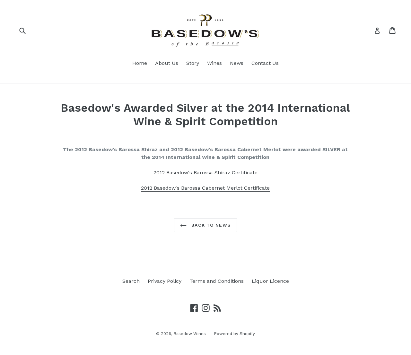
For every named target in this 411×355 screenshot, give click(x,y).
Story (192, 63)
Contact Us (265, 63)
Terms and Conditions (216, 281)
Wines (214, 63)
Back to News (210, 225)
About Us (166, 63)
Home (139, 63)
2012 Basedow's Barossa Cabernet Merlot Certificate (205, 188)
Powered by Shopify (234, 333)
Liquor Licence (270, 281)
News (236, 63)
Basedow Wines (189, 333)
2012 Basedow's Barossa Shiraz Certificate (205, 172)
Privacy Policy (164, 281)
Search (131, 281)
